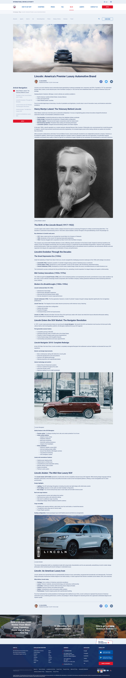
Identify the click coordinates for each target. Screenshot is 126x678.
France (49, 655)
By (43, 80)
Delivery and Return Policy (39, 671)
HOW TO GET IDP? (26, 7)
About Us (35, 669)
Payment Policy (66, 669)
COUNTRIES (41, 7)
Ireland (35, 655)
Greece (35, 659)
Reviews (65, 19)
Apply (107, 7)
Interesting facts (41, 19)
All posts (15, 19)
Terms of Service (42, 669)
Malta (35, 662)
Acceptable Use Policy (50, 669)
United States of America (39, 650)
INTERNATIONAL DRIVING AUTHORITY (23, 2)
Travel (71, 19)
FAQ (62, 7)
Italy (49, 654)
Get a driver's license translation (19, 652)
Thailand (50, 657)
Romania (35, 654)
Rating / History (57, 19)
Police (48, 19)
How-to (28, 19)
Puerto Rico (36, 660)
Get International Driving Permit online (20, 650)
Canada (50, 659)
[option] (21, 626)
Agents (21, 19)
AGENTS (82, 7)
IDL (33, 19)
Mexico (49, 652)
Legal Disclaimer (16, 675)
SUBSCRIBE (107, 19)
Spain (49, 650)
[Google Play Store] (106, 657)
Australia (35, 657)
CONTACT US (94, 7)
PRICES (53, 7)
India (49, 660)
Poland (49, 662)
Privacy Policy (56, 671)
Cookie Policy (59, 669)
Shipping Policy (49, 671)
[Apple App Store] (106, 652)
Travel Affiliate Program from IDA (19, 654)
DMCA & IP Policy (74, 669)
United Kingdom (37, 652)
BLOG (71, 7)
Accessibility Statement (83, 669)
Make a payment (106, 663)
